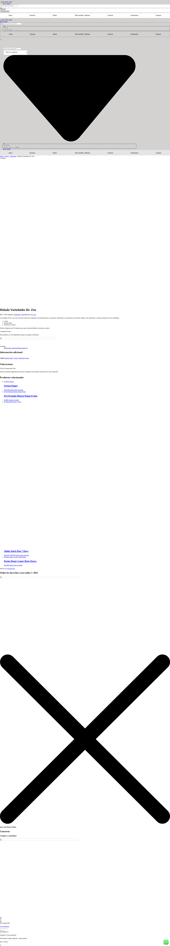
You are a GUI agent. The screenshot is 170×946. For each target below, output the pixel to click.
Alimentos (13, 156)
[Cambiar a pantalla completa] (3, 928)
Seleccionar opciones (16, 390)
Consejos (110, 15)
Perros (7, 156)
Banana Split (9, 358)
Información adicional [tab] (11, 348)
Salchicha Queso (23, 358)
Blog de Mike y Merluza (82, 15)
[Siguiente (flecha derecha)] (3, 930)
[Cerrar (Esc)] (6, 928)
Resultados (7, 145)
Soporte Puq (11, 568)
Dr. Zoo (33, 314)
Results (3, 9)
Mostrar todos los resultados (12, 147)
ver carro (3, 926)
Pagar (7, 926)
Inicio (10, 15)
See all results (5, 11)
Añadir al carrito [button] (14, 400)
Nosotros (32, 15)
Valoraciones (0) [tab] (23, 348)
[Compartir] (5, 928)
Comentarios (134, 15)
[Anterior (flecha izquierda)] (1, 930)
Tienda (55, 15)
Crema (15, 358)
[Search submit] (4, 143)
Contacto (158, 15)
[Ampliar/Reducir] (1, 928)
